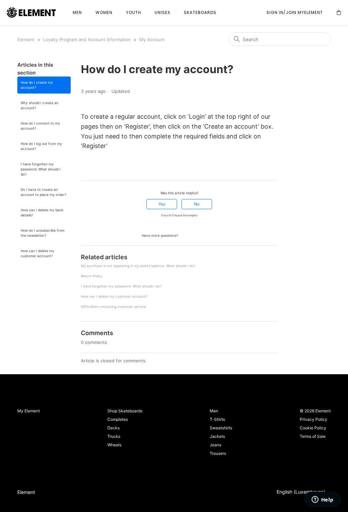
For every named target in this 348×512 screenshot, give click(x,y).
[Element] (31, 12)
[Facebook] (84, 168)
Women (103, 12)
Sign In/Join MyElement (294, 12)
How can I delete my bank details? (42, 212)
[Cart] (338, 12)
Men (77, 12)
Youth (133, 12)
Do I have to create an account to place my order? (43, 192)
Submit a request (198, 235)
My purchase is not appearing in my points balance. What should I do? (138, 266)
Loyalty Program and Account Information (87, 39)
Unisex (162, 12)
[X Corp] (93, 168)
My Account (152, 39)
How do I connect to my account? (40, 125)
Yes (161, 204)
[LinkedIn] (103, 168)
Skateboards (200, 12)
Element (26, 39)
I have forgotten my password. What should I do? (40, 169)
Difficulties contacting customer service (113, 306)
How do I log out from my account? (41, 146)
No (196, 204)
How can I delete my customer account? (37, 253)
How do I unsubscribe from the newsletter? (43, 232)
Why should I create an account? (39, 105)
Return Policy (91, 276)
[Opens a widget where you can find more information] (322, 500)
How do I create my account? (37, 84)
